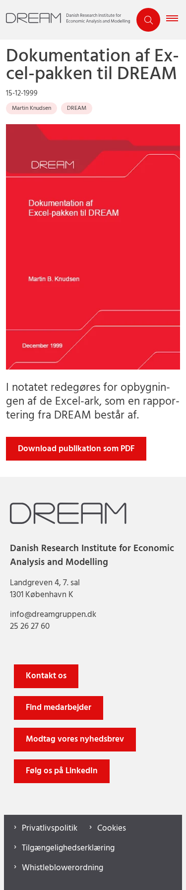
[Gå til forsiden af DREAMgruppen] (65, 20)
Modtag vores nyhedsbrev (75, 739)
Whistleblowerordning (62, 868)
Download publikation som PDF (76, 449)
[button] (176, 19)
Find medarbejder (58, 707)
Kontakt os (46, 676)
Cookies (111, 829)
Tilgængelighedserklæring (68, 848)
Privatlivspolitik (49, 829)
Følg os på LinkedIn (62, 771)
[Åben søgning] (148, 20)
